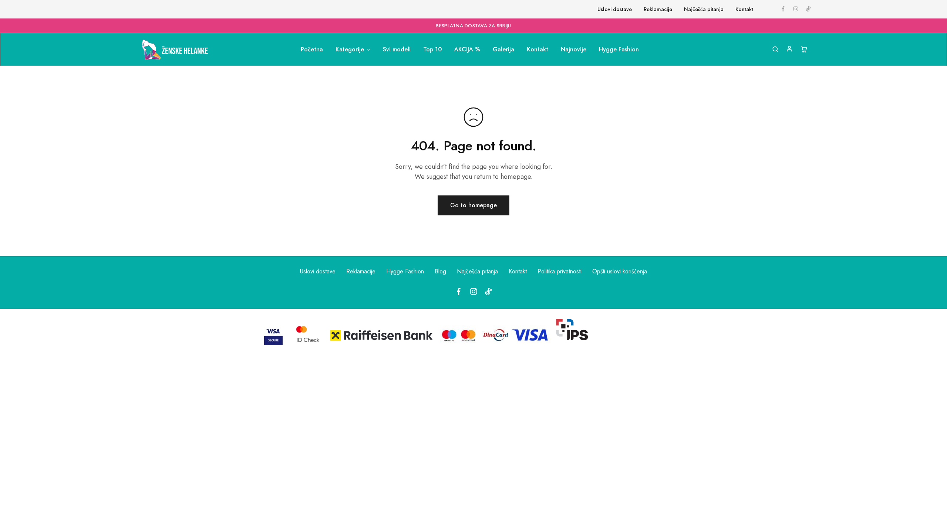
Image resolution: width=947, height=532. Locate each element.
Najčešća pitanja (704, 9)
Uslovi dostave (614, 9)
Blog (440, 271)
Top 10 (432, 49)
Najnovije (573, 49)
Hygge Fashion (619, 49)
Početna (312, 49)
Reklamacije (658, 9)
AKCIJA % (467, 49)
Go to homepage (473, 205)
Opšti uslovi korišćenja (619, 271)
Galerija (503, 49)
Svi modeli (397, 49)
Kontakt (744, 9)
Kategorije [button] (350, 49)
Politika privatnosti (559, 271)
